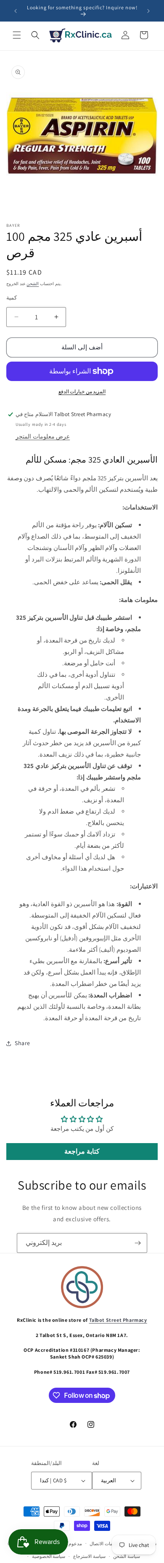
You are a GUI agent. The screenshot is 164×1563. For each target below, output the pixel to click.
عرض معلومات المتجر (43, 436)
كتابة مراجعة (82, 1151)
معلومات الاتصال (106, 1544)
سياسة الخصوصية (49, 1556)
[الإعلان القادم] (148, 11)
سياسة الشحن (126, 1556)
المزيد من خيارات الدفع (82, 391)
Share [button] (22, 1043)
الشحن (32, 283)
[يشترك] (137, 1243)
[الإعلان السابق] (15, 11)
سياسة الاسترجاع (89, 1556)
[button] (17, 35)
